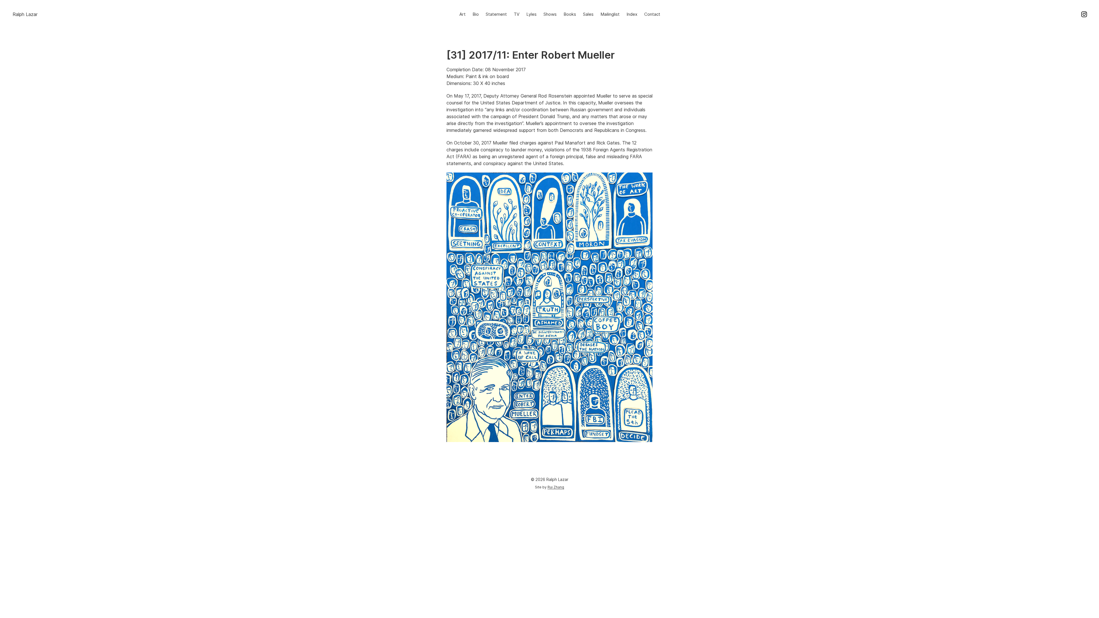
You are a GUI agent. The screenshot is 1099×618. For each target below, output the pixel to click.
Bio (476, 14)
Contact (652, 14)
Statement (496, 14)
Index (631, 14)
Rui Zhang (555, 487)
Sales (588, 14)
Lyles (531, 14)
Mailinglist (610, 14)
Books (570, 14)
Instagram (1084, 14)
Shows (550, 14)
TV (516, 14)
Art (462, 14)
